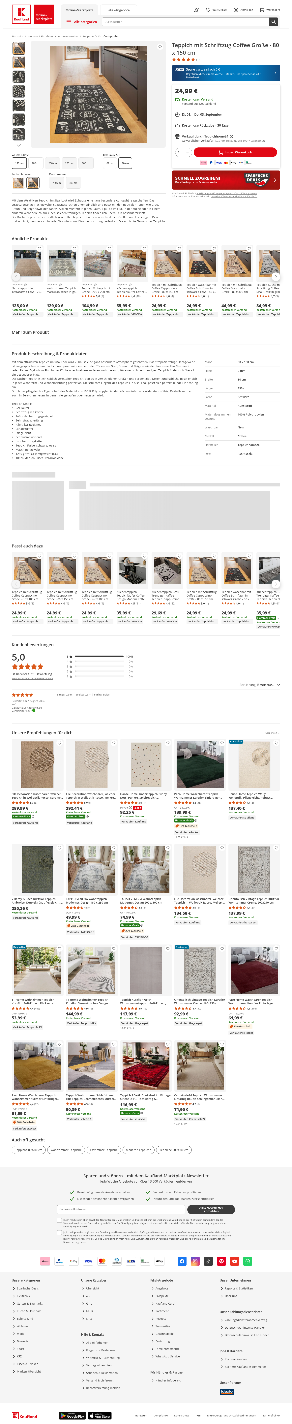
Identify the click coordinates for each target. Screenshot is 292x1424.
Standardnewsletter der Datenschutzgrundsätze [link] (87, 1223)
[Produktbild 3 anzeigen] (19, 77)
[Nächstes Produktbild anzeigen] (19, 145)
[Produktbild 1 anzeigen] (19, 48)
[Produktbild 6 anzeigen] (19, 119)
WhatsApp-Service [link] (168, 1356)
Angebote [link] (162, 1288)
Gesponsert (17, 285)
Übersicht (92, 1288)
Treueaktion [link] (163, 1326)
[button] (100, 656)
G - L (89, 1303)
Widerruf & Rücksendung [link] (103, 1358)
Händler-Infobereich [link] (169, 1380)
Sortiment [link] (162, 1311)
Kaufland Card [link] (165, 1303)
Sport (20, 1349)
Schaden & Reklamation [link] (102, 1373)
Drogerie (22, 1341)
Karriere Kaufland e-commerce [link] (245, 1367)
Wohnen (22, 1326)
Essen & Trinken (27, 1364)
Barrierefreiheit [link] (271, 1415)
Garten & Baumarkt (30, 1303)
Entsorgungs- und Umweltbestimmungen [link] (231, 1415)
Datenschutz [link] (181, 1415)
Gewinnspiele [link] (165, 1334)
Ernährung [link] (163, 1341)
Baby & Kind (25, 1318)
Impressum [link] (140, 1415)
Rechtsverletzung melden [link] (103, 1388)
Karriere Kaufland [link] (236, 1359)
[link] (118, 9)
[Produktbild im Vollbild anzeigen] (98, 94)
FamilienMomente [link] (168, 1349)
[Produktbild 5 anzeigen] (19, 105)
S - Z (89, 1318)
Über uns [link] (231, 1296)
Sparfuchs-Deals (28, 1288)
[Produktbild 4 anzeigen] (19, 91)
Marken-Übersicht (29, 1371)
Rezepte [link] (161, 1318)
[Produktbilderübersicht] (19, 94)
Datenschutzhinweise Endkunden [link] (247, 1335)
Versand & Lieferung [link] (99, 1380)
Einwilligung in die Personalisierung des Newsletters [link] (90, 1235)
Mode (20, 1334)
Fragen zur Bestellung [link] (100, 1350)
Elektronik (23, 1296)
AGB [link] (198, 1415)
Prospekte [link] (162, 1296)
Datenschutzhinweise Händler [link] (245, 1327)
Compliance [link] (161, 1415)
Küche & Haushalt (29, 1311)
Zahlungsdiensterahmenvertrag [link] (246, 1320)
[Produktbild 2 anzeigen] (19, 62)
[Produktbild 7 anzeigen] (19, 134)
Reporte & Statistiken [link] (239, 1288)
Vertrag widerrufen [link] (99, 1365)
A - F (89, 1296)
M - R (89, 1311)
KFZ (19, 1356)
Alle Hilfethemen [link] (97, 1343)
